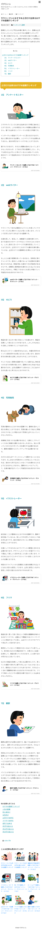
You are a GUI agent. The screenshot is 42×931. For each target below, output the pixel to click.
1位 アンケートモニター (12, 58)
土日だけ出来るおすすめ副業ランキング (15, 55)
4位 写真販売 (9, 66)
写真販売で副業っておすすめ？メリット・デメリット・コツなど (24, 479)
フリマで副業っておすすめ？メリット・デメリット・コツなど (24, 684)
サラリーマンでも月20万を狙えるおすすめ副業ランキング (7, 865)
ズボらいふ (6, 3)
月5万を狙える (8, 826)
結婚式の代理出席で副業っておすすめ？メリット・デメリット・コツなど (34, 866)
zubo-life (7, 840)
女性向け (6, 815)
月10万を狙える (8, 829)
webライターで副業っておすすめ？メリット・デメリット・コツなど (24, 280)
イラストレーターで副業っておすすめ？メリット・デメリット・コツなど (24, 578)
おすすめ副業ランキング (11, 806)
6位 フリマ (8, 71)
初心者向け (6, 812)
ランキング (17, 25)
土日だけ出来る (8, 817)
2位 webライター (10, 60)
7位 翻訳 (7, 74)
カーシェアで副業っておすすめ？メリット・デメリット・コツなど (34, 888)
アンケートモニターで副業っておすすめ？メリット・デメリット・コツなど (24, 166)
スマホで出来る (8, 820)
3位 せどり (8, 63)
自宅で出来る (7, 823)
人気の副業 (6, 809)
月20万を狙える (8, 832)
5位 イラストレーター (12, 68)
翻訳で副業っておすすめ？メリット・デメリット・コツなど (24, 789)
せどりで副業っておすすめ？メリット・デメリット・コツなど (24, 378)
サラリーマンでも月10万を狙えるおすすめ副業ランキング (20, 865)
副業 (23, 25)
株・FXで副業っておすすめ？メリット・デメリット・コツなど (20, 888)
